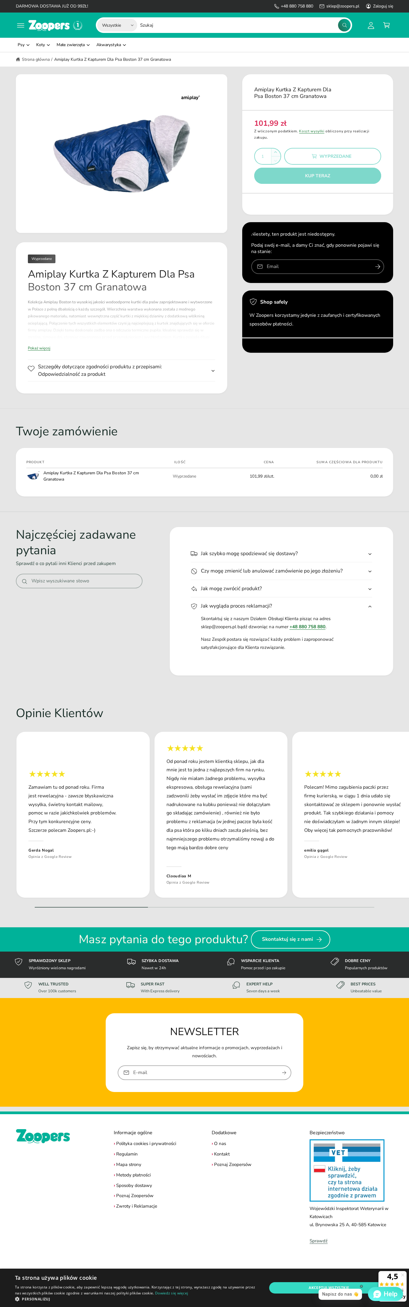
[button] (20, 25)
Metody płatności (133, 1175)
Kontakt (222, 1154)
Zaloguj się (383, 6)
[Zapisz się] (284, 1072)
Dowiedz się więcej (171, 1293)
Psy (21, 45)
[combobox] (245, 25)
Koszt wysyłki (311, 131)
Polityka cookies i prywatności (146, 1144)
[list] (204, 816)
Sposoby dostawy (134, 1185)
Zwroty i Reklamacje (136, 1206)
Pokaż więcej (39, 348)
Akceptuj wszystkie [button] (329, 1287)
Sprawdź (319, 1241)
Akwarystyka (108, 45)
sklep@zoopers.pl (342, 6)
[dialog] (204, 1288)
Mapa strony (128, 1164)
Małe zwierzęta (71, 45)
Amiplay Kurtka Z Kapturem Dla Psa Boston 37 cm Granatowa (112, 59)
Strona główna (36, 59)
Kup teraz (317, 176)
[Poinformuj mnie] (377, 266)
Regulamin (127, 1154)
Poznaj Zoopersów (135, 1196)
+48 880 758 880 (297, 6)
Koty (40, 45)
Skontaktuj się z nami (287, 939)
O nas (220, 1144)
